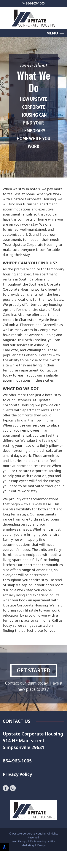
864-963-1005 (35, 3)
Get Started (33, 670)
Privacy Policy (17, 774)
